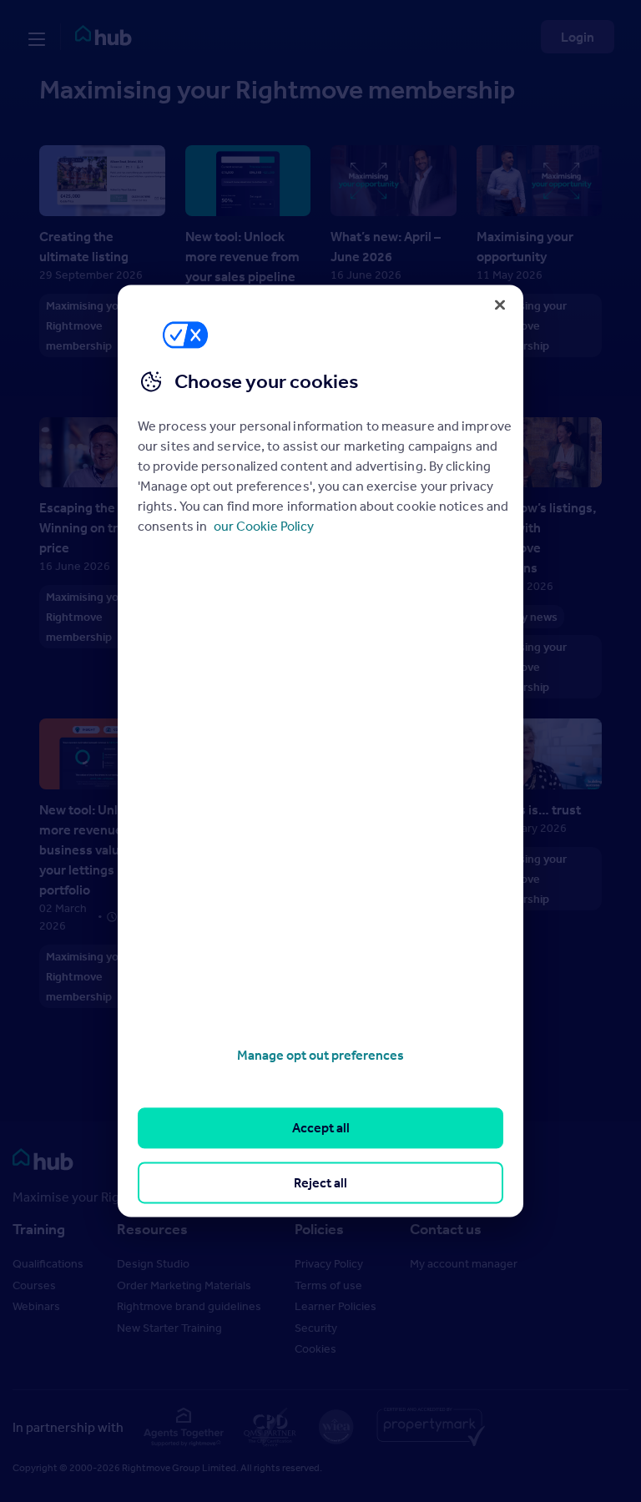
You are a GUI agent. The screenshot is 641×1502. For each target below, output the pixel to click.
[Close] (500, 304)
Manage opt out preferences (320, 1054)
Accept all (321, 1128)
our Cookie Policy (264, 525)
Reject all (320, 1182)
